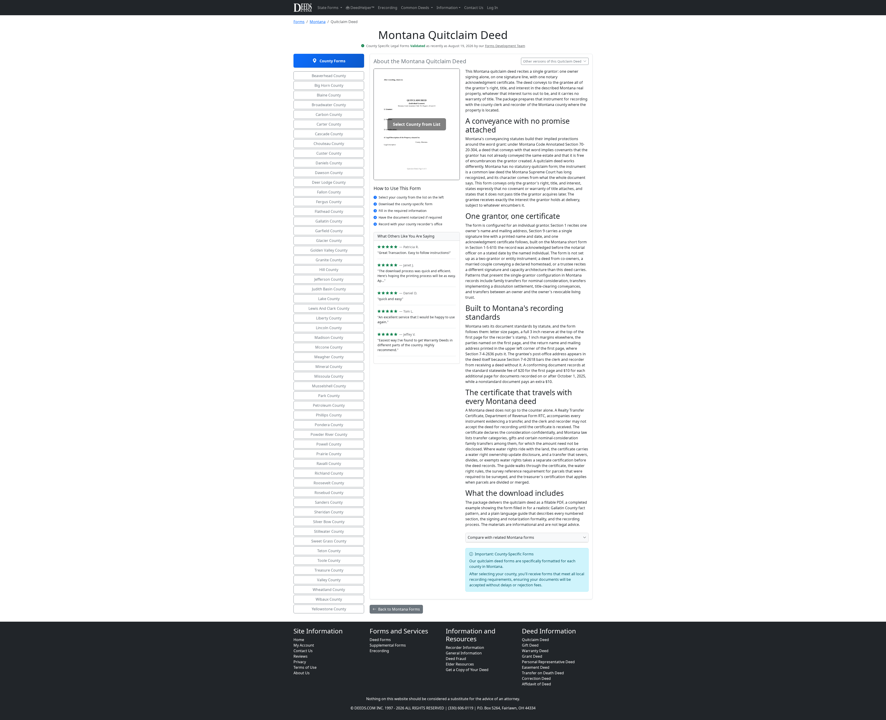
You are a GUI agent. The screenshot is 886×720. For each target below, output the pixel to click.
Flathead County (329, 211)
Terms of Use (305, 667)
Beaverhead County (329, 75)
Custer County (328, 153)
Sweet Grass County (328, 541)
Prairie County (328, 453)
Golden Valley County (328, 250)
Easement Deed (535, 667)
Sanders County (329, 502)
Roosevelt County (329, 482)
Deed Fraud (456, 658)
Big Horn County (328, 85)
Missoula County (328, 376)
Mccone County (328, 347)
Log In (492, 7)
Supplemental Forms (388, 645)
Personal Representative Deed (548, 661)
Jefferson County (328, 279)
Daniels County (329, 163)
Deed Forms (380, 639)
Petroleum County (329, 405)
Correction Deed (536, 678)
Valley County (329, 579)
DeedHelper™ (362, 7)
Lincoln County (329, 327)
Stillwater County (329, 531)
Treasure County (328, 570)
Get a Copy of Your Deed (467, 669)
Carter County (329, 124)
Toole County (328, 560)
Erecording (387, 7)
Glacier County (329, 240)
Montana (318, 21)
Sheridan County (328, 512)
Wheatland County (329, 589)
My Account (303, 645)
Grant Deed (532, 656)
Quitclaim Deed (535, 639)
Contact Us (473, 7)
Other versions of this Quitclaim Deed (552, 61)
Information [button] (447, 7)
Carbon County (329, 114)
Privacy (299, 661)
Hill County (328, 269)
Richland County (329, 473)
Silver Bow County (328, 521)
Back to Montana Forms (399, 609)
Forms (299, 21)
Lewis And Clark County (328, 308)
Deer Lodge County (329, 182)
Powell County (328, 444)
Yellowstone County (329, 609)
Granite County (329, 259)
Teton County (329, 550)
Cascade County (329, 133)
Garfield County (329, 230)
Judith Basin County (329, 289)
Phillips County (329, 415)
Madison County (328, 337)
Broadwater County (329, 104)
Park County (329, 395)
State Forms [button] (328, 7)
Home (298, 639)
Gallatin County (328, 221)
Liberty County (328, 318)
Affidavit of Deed (536, 684)
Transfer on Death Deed (543, 672)
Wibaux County (329, 599)
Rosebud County (328, 492)
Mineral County (328, 366)
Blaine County (329, 95)
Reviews (300, 656)
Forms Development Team (505, 46)
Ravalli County (329, 463)
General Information (464, 653)
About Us (301, 672)
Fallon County (329, 192)
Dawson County (329, 172)
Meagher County (329, 356)
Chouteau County (329, 143)
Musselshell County (329, 386)
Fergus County (328, 201)
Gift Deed (530, 645)
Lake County (329, 298)
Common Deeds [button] (415, 7)
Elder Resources (460, 664)
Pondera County (329, 424)
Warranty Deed (535, 650)
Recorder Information (465, 647)
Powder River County (329, 434)
